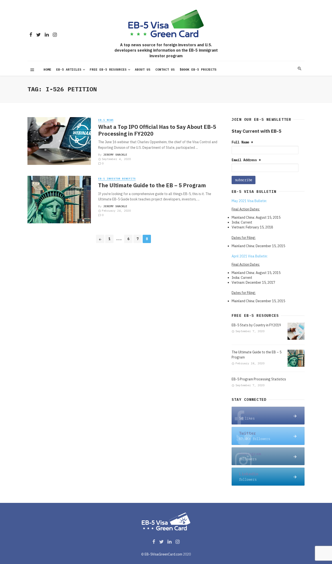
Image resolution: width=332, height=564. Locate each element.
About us (142, 69)
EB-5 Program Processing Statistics (259, 379)
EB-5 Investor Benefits (117, 178)
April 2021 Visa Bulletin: (250, 256)
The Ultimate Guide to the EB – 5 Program (152, 185)
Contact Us (165, 69)
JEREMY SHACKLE (115, 154)
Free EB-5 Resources (108, 69)
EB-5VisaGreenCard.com (163, 554)
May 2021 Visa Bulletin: (249, 201)
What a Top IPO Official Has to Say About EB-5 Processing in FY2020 (157, 130)
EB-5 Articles (68, 69)
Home (47, 69)
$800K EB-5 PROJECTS (198, 69)
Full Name (242, 142)
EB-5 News (106, 120)
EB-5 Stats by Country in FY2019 (256, 325)
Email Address (246, 160)
